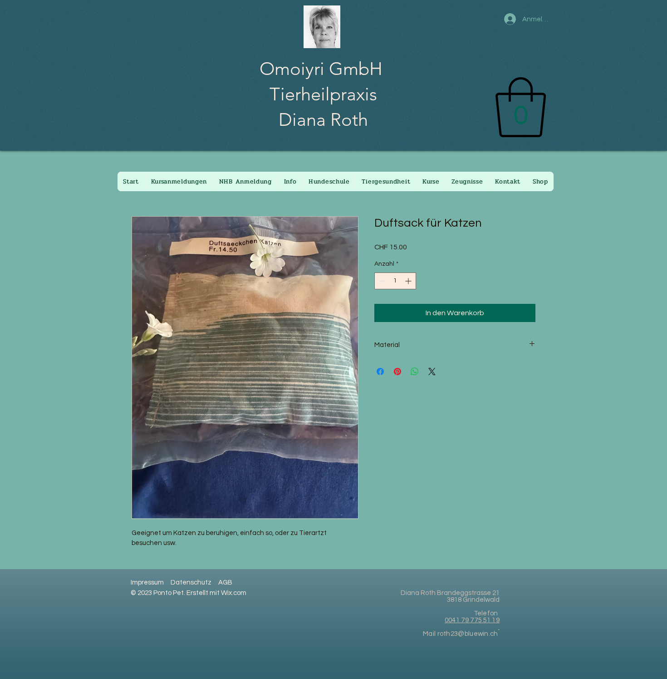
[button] (520, 107)
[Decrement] (381, 281)
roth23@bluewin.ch (467, 633)
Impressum (147, 582)
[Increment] (409, 281)
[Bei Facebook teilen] (380, 371)
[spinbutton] (395, 281)
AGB (225, 582)
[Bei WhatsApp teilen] (414, 371)
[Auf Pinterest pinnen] (397, 371)
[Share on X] (432, 371)
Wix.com (233, 593)
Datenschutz (191, 582)
